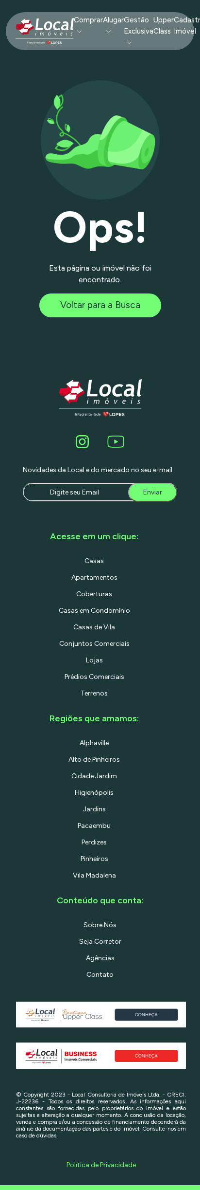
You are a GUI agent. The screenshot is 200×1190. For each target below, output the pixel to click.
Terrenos (94, 693)
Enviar (152, 492)
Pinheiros (94, 859)
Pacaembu (94, 826)
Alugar (113, 20)
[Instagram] (84, 441)
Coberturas (94, 594)
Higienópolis (94, 792)
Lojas (94, 660)
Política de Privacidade (101, 1165)
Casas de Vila (94, 627)
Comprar (88, 20)
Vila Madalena (94, 875)
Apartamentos (94, 577)
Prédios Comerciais (94, 677)
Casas (94, 561)
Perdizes (94, 842)
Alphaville (94, 743)
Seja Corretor (100, 941)
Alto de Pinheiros (94, 759)
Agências (100, 958)
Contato (100, 974)
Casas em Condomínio (94, 610)
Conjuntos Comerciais (94, 644)
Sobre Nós (100, 925)
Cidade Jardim (94, 776)
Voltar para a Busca (100, 305)
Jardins (94, 809)
